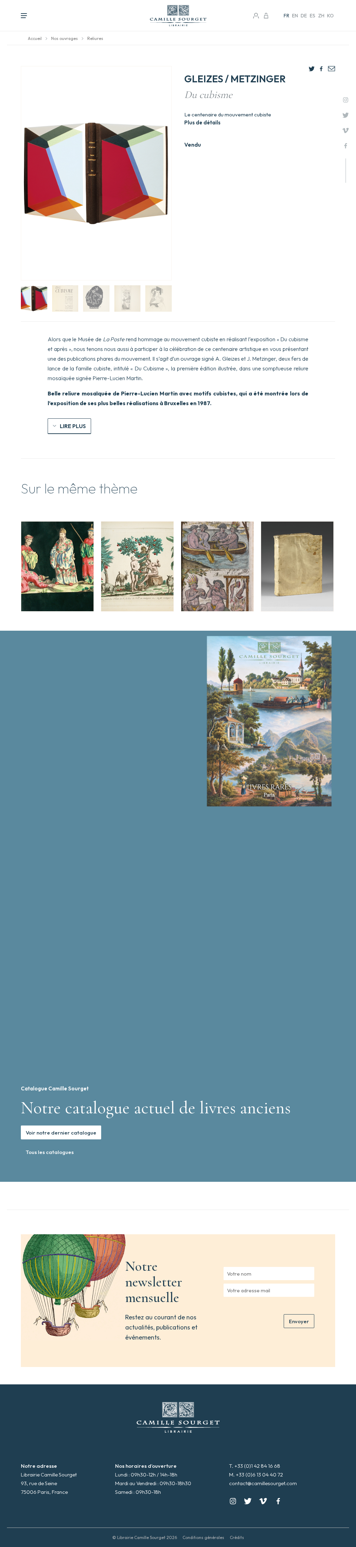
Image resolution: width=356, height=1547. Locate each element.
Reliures (95, 38)
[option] (57, 566)
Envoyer (299, 1321)
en (295, 16)
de (304, 16)
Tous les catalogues (50, 1152)
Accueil (35, 38)
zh (321, 16)
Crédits (237, 1537)
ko (330, 16)
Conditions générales (203, 1537)
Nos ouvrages (64, 38)
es (312, 16)
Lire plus (73, 426)
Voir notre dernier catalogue (61, 1132)
